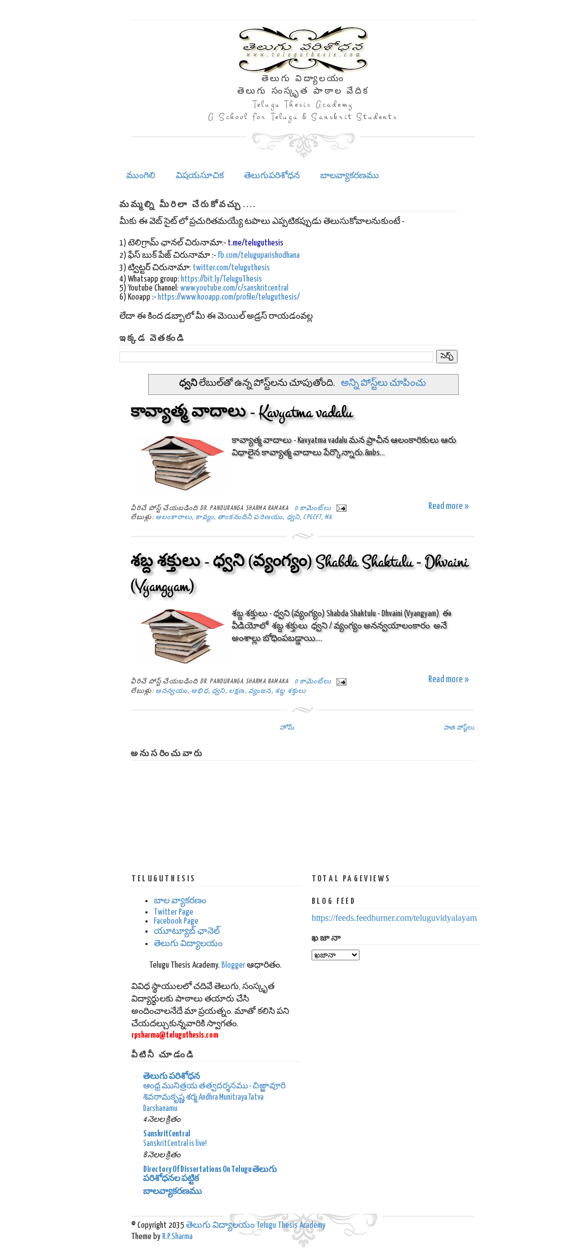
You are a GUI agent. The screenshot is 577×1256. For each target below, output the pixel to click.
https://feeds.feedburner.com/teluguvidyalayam (394, 918)
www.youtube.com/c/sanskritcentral (234, 288)
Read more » (448, 506)
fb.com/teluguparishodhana (259, 255)
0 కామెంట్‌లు (313, 508)
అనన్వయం (172, 691)
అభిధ (199, 691)
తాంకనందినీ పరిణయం (250, 517)
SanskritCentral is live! (175, 1144)
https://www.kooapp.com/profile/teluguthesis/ (229, 297)
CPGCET (312, 517)
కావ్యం (205, 517)
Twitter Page (173, 912)
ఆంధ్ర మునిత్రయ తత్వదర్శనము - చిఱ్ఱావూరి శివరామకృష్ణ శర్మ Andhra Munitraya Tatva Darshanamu (214, 1097)
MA (328, 517)
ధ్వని (293, 517)
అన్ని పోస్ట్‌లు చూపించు (383, 383)
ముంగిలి (141, 176)
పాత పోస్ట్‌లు (459, 727)
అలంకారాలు (174, 517)
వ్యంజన (260, 691)
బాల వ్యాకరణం (180, 901)
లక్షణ (237, 691)
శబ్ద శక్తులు (290, 691)
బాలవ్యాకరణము (349, 176)
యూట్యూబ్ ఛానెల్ (187, 931)
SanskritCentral (166, 1134)
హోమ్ (287, 727)
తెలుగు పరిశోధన (171, 1076)
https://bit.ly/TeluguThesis (221, 279)
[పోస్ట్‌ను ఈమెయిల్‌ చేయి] (340, 508)
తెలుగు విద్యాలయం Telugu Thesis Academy (256, 1225)
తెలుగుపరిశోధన (272, 176)
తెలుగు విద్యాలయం (188, 943)
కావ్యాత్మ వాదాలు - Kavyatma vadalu (241, 412)
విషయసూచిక (200, 176)
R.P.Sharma (177, 1236)
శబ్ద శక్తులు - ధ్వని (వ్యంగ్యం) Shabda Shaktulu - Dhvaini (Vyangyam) (299, 574)
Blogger (233, 965)
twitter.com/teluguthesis (231, 268)
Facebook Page (176, 921)
